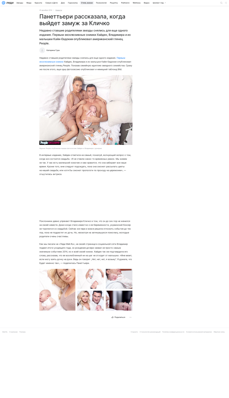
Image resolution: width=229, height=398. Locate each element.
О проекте (134, 332)
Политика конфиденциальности (173, 332)
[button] (85, 110)
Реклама (22, 332)
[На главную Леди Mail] (9, 3)
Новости (58, 10)
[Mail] (3, 3)
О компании (13, 332)
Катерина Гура (53, 50)
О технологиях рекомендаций (150, 332)
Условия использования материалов (199, 332)
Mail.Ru (4, 332)
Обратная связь (219, 332)
